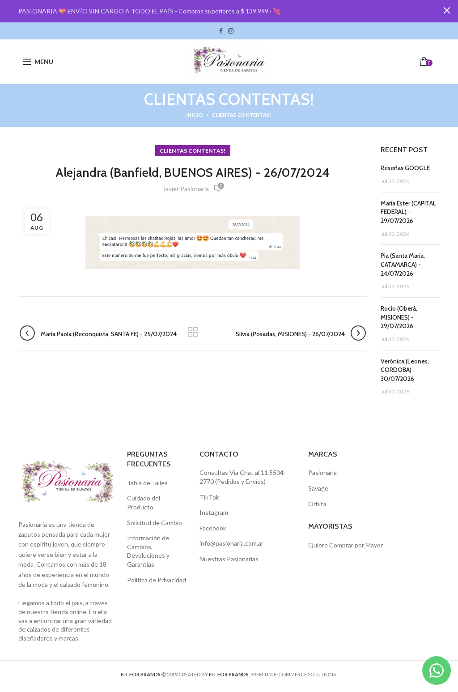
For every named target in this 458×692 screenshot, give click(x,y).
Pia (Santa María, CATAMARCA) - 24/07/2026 (403, 264)
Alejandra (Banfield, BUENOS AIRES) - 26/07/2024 (192, 172)
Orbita (317, 504)
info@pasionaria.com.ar (231, 543)
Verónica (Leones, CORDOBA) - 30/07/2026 (405, 370)
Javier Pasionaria (186, 188)
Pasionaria (322, 472)
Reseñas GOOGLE (405, 168)
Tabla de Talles (147, 483)
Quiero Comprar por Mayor (345, 545)
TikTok (239, 31)
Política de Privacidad (156, 580)
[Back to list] (192, 332)
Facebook (220, 31)
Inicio (195, 115)
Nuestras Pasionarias (229, 559)
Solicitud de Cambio (154, 522)
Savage (318, 488)
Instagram (230, 31)
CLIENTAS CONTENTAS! (241, 115)
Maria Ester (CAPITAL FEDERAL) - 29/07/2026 (408, 212)
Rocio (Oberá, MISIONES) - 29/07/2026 (399, 317)
